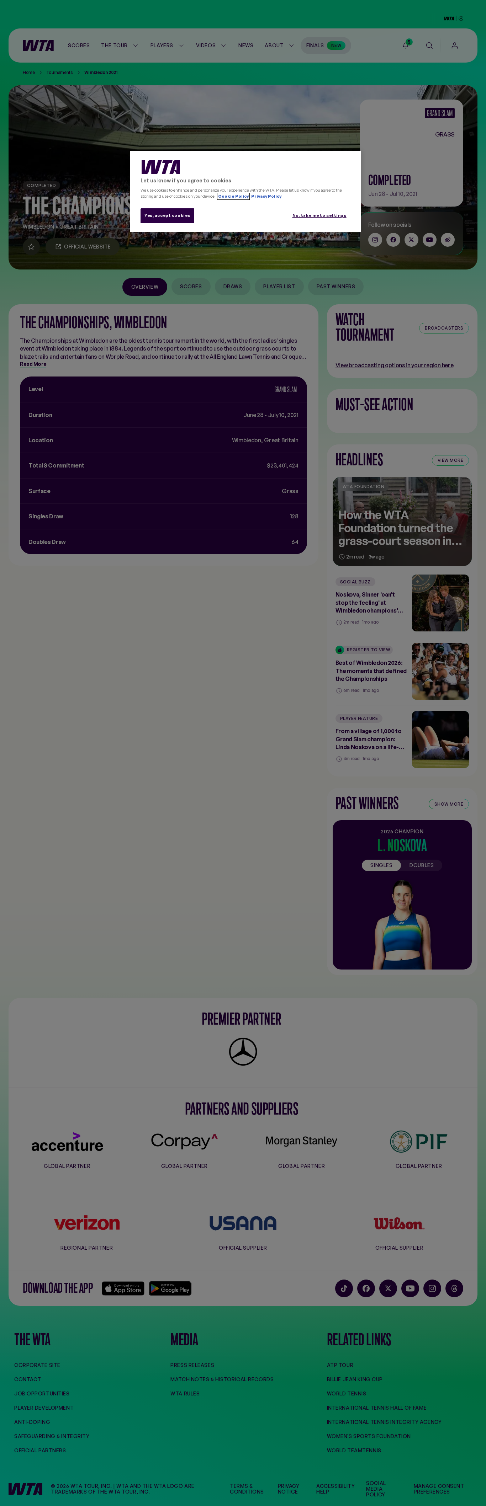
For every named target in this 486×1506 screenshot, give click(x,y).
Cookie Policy (233, 196)
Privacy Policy (265, 196)
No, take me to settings (319, 215)
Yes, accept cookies (167, 215)
